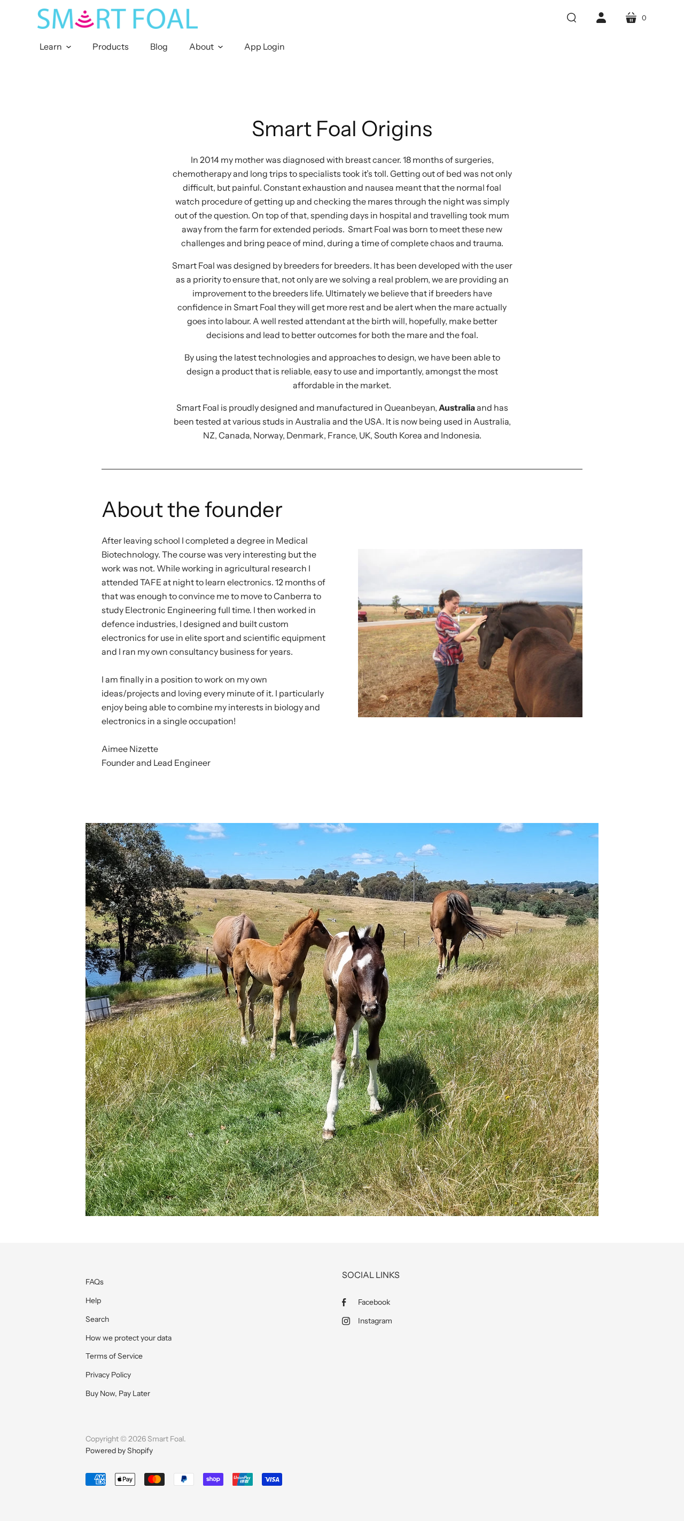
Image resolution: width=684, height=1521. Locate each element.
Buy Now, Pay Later (118, 1393)
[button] (55, 46)
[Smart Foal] (117, 19)
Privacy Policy (108, 1374)
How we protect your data (129, 1338)
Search (97, 1319)
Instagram (375, 1321)
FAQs (95, 1282)
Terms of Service (114, 1356)
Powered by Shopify (119, 1450)
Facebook (374, 1302)
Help (93, 1300)
